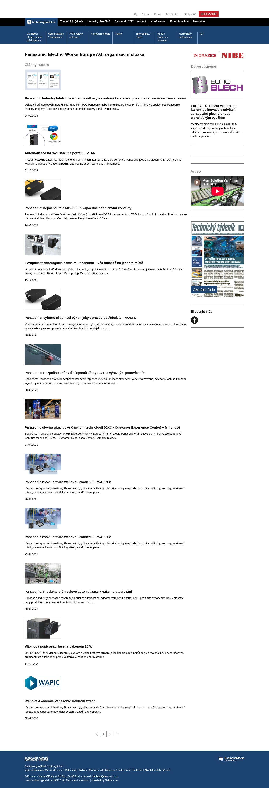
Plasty (118, 33)
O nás (157, 14)
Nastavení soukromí (77, 780)
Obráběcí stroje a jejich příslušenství (34, 37)
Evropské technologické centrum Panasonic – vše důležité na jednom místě (84, 263)
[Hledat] (135, 14)
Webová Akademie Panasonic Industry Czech (60, 701)
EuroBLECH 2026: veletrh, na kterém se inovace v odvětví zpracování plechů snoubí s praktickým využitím (213, 112)
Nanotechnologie (100, 33)
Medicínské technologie (185, 35)
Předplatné (190, 14)
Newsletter (172, 14)
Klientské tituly (153, 769)
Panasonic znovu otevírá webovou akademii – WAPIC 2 (68, 482)
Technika (137, 769)
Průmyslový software (76, 35)
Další (117, 734)
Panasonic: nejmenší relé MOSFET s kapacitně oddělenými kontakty (78, 208)
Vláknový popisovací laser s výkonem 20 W (58, 646)
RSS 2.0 (59, 780)
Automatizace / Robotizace (56, 35)
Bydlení (82, 769)
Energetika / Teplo (143, 35)
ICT (202, 33)
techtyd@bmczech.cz (105, 776)
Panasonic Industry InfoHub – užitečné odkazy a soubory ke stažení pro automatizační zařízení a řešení (105, 98)
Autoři (166, 769)
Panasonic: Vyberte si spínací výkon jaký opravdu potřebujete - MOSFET (81, 318)
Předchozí (97, 734)
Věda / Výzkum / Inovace (162, 37)
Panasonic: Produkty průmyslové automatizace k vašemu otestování (78, 591)
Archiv (145, 14)
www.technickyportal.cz (38, 780)
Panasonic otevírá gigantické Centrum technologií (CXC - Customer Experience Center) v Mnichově (102, 427)
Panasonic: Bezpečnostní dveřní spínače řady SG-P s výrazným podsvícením (85, 373)
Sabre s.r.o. (111, 780)
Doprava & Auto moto (117, 769)
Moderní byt (96, 769)
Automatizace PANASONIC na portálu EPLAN (60, 153)
